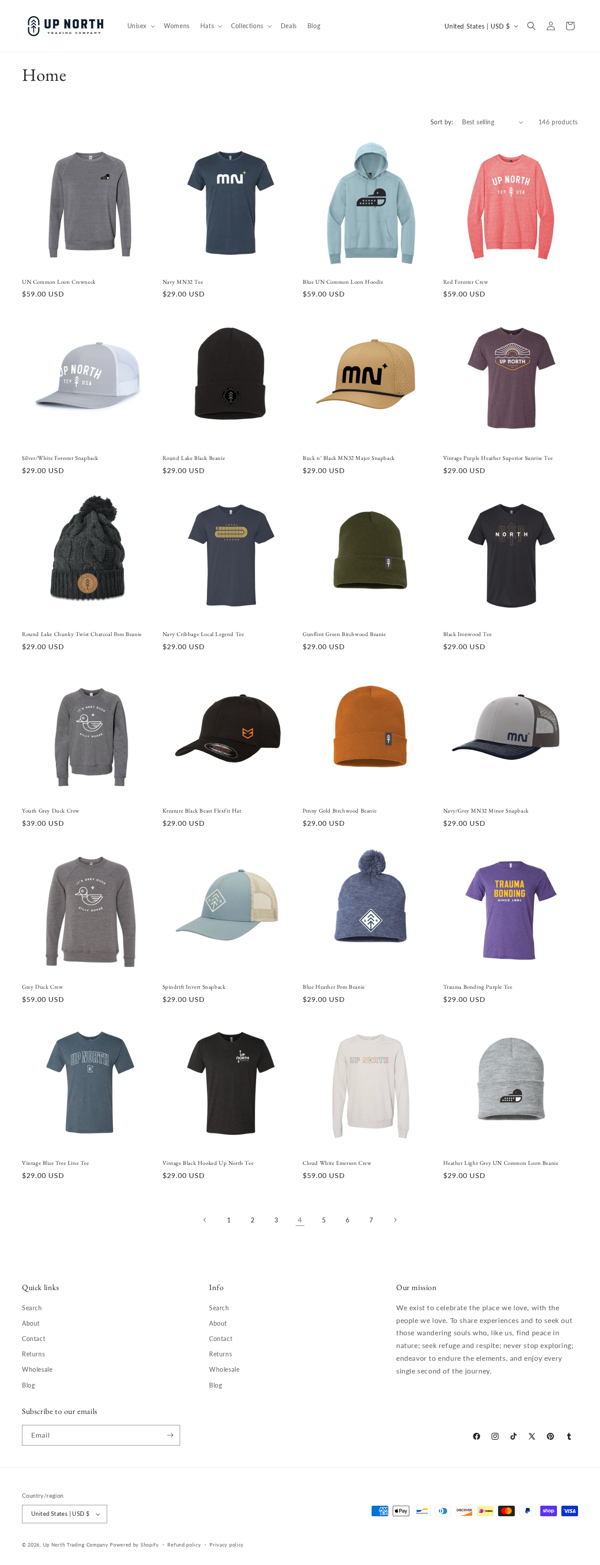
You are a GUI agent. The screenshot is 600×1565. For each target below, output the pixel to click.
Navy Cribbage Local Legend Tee (203, 634)
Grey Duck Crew (42, 986)
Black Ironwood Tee (467, 634)
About (31, 1323)
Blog (28, 1385)
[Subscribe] (170, 1435)
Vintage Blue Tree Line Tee (55, 1163)
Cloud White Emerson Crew (337, 1163)
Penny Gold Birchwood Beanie (339, 810)
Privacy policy (227, 1544)
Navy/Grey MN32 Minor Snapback (486, 810)
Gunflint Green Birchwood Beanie (344, 634)
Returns (33, 1354)
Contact (33, 1338)
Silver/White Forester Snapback (60, 458)
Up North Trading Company (75, 1544)
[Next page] (395, 1219)
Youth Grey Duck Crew (51, 810)
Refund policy (184, 1544)
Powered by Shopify (134, 1544)
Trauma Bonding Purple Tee (478, 986)
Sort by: (441, 122)
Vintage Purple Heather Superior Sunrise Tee (498, 458)
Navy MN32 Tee (183, 282)
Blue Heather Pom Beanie (334, 986)
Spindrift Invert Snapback (194, 986)
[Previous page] (205, 1219)
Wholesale (37, 1369)
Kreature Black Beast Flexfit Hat (202, 810)
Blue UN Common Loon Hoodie (343, 282)
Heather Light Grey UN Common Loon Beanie (501, 1163)
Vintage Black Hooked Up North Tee (208, 1163)
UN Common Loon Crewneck (59, 282)
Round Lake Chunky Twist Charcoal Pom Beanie (82, 634)
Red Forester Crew (465, 282)
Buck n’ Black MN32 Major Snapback (349, 458)
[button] (140, 26)
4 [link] (300, 1219)
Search (32, 1308)
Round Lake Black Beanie (194, 458)
